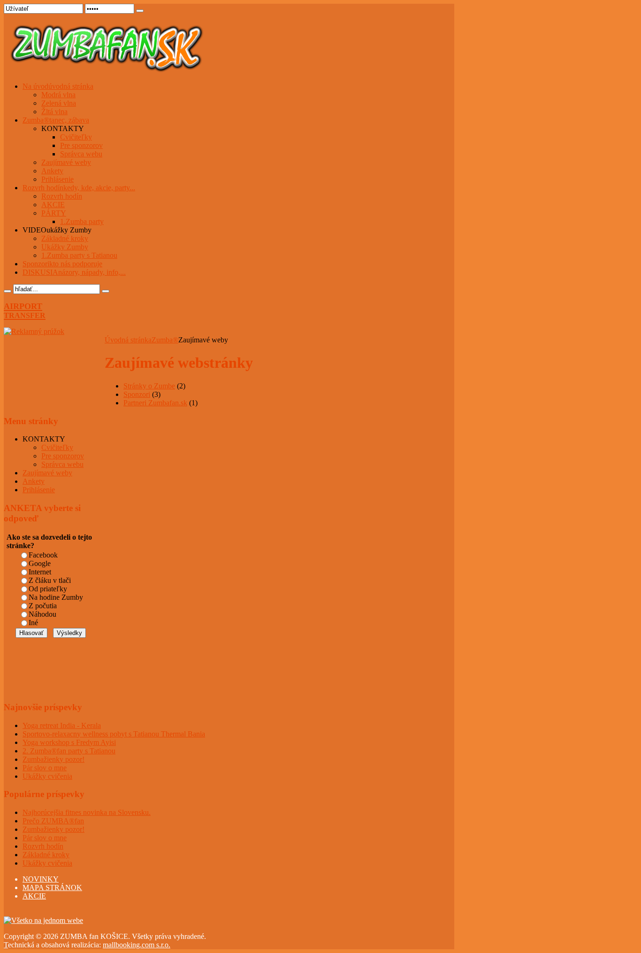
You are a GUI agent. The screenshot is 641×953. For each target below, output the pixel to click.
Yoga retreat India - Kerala (62, 725)
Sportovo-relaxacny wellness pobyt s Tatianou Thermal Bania (114, 734)
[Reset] (105, 291)
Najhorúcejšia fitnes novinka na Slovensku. (87, 812)
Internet (40, 572)
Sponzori (136, 394)
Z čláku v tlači (50, 580)
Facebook (43, 555)
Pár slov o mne (45, 768)
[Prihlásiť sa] (140, 10)
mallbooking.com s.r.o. (136, 945)
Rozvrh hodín (43, 846)
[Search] (7, 291)
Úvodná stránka (128, 340)
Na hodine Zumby (56, 597)
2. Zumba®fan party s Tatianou (69, 751)
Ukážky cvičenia (47, 776)
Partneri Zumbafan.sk (155, 403)
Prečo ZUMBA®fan (53, 821)
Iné (33, 623)
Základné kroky (46, 855)
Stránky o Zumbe (149, 386)
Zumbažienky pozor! (53, 759)
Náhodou (42, 614)
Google (40, 563)
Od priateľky (48, 589)
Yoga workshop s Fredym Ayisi (69, 742)
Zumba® (165, 340)
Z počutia (43, 606)
